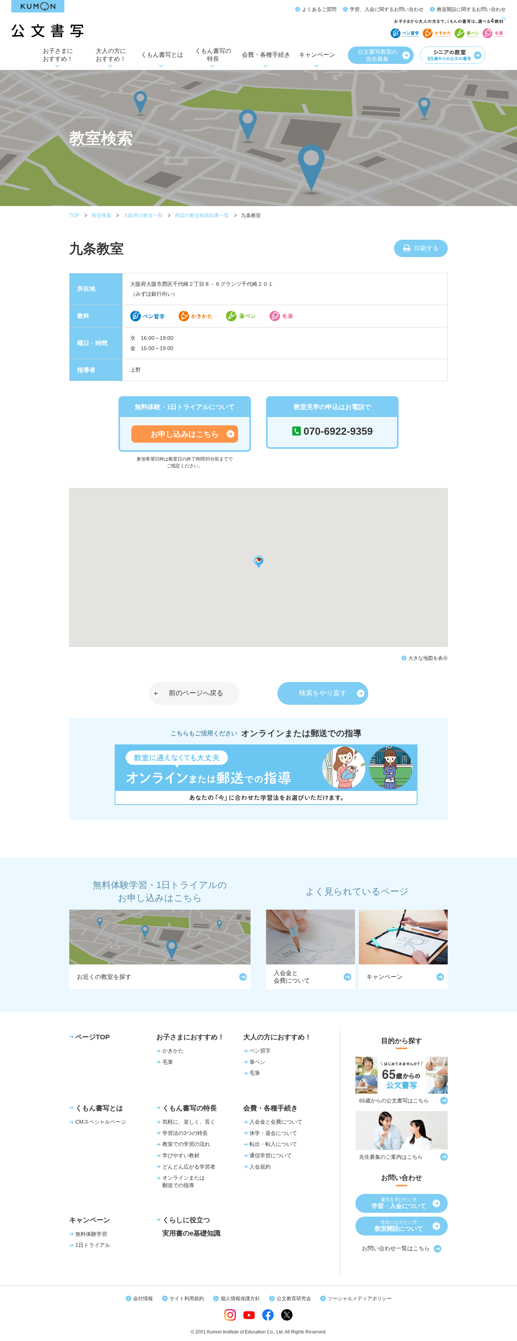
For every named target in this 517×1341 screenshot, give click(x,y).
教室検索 (101, 215)
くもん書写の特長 (213, 55)
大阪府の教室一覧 (143, 215)
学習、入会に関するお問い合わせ (387, 9)
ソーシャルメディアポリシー (360, 1298)
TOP (74, 215)
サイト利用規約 (187, 1298)
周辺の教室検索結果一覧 (202, 215)
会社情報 (143, 1298)
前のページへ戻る (196, 693)
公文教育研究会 (294, 1298)
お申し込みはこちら (185, 434)
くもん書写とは (162, 54)
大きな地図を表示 (428, 658)
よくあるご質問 (319, 9)
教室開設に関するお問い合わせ (471, 9)
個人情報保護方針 (240, 1298)
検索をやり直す (323, 693)
